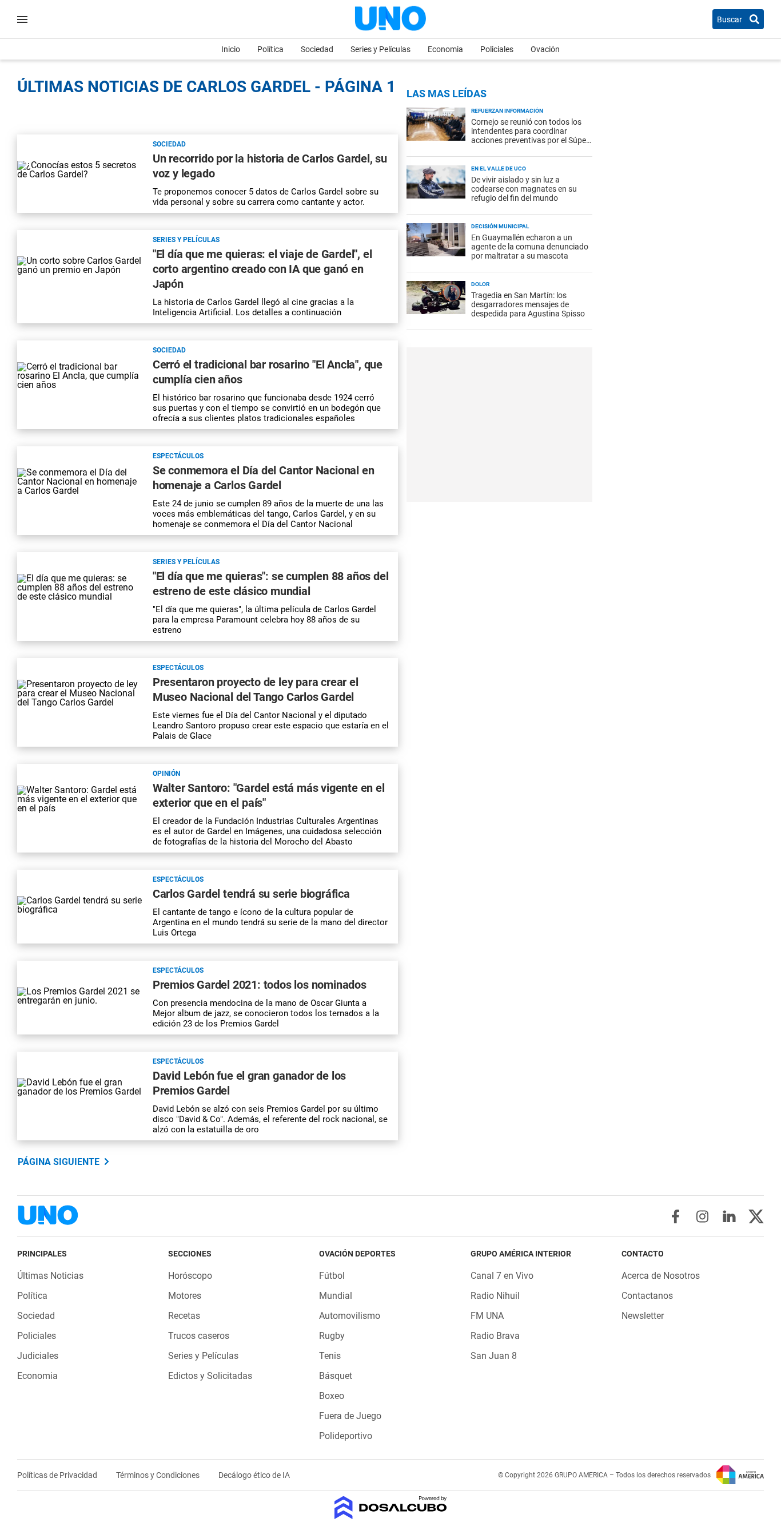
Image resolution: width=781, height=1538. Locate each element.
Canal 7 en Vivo (502, 1275)
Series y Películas (380, 49)
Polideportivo (345, 1435)
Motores (184, 1295)
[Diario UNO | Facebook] (675, 1216)
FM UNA (487, 1315)
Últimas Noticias (50, 1275)
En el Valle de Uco (498, 168)
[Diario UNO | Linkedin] (729, 1216)
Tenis (330, 1355)
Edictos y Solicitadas (210, 1375)
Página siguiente (58, 1161)
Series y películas (186, 240)
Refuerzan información (507, 111)
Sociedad (317, 49)
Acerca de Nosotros (660, 1275)
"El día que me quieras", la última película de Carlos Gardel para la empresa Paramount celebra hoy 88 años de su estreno (264, 619)
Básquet (335, 1375)
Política (270, 49)
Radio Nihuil (495, 1295)
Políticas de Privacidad (58, 1475)
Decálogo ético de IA (254, 1475)
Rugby (332, 1335)
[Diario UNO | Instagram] (702, 1216)
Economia (445, 49)
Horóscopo (190, 1275)
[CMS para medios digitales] (390, 1508)
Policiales (496, 49)
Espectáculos (178, 456)
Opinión (166, 774)
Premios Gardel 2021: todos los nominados (259, 985)
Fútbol (332, 1275)
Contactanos (647, 1295)
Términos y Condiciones (158, 1475)
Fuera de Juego (350, 1415)
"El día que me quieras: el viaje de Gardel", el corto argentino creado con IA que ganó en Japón (262, 269)
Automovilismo (349, 1315)
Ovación (545, 49)
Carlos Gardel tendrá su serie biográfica (251, 894)
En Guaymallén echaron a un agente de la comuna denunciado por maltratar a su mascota (529, 246)
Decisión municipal (500, 226)
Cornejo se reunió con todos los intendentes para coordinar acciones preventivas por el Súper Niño (530, 135)
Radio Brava (495, 1335)
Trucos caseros (198, 1335)
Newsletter (642, 1315)
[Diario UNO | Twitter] (756, 1216)
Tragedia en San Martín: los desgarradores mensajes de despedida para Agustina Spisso (528, 304)
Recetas (184, 1315)
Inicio (230, 49)
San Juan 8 (494, 1355)
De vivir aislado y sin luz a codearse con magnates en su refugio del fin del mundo (524, 189)
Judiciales (37, 1355)
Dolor (480, 284)
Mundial (335, 1295)
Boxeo (331, 1395)
